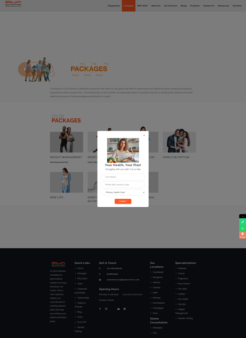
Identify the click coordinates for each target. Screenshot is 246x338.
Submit (123, 201)
